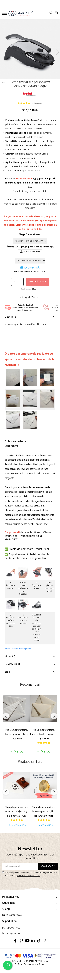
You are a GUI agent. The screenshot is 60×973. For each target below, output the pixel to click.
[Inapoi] (2, 83)
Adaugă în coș (37, 282)
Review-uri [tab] (12, 664)
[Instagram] (44, 941)
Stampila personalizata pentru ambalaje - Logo (16, 809)
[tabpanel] (30, 49)
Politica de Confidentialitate (28, 875)
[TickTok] (39, 941)
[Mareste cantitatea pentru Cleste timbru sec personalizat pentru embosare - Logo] (21, 280)
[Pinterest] (21, 941)
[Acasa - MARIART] (20, 14)
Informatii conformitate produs (18, 649)
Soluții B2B (8, 903)
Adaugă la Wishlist (29, 297)
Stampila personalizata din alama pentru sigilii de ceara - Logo (43, 809)
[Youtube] (27, 941)
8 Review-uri (37, 103)
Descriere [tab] (10, 317)
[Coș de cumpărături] (56, 13)
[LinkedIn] (33, 941)
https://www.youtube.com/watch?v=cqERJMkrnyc (25, 324)
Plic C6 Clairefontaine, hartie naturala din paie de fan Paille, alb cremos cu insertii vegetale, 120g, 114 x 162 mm (43, 732)
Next (57, 52)
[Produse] (5, 14)
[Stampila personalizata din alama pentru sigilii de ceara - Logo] (43, 786)
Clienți (6, 909)
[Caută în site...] (51, 13)
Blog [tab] (7, 672)
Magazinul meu (10, 897)
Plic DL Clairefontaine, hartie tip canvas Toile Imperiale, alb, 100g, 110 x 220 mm (16, 732)
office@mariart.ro (13, 933)
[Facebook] (15, 941)
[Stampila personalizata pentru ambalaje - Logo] (16, 786)
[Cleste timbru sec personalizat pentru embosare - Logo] (30, 49)
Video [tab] (10, 656)
